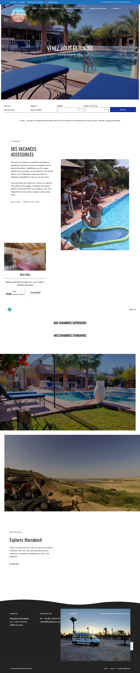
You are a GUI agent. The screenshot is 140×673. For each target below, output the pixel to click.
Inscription (22, 2)
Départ (34, 106)
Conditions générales (123, 668)
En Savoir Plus (14, 564)
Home (34, 9)
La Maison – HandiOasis (50, 9)
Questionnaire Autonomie (35, 2)
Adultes (60, 106)
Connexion (13, 2)
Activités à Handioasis (74, 9)
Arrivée (7, 106)
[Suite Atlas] (25, 257)
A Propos (115, 9)
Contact (112, 668)
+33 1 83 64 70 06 (124, 2)
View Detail (35, 292)
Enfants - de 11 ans (90, 106)
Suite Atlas (25, 274)
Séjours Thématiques (97, 9)
